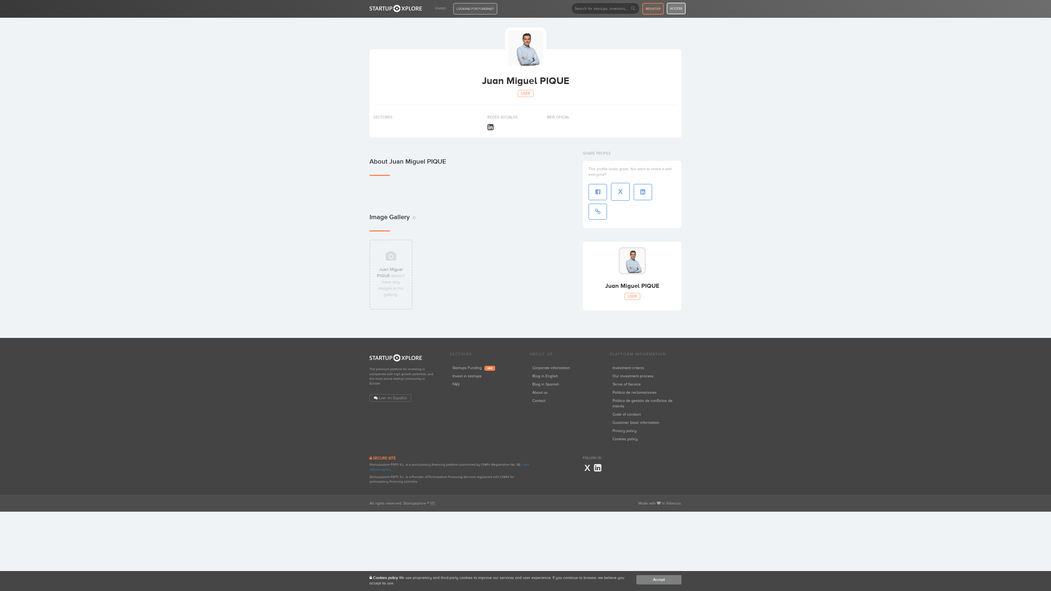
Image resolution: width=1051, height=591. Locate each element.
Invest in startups (467, 376)
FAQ (456, 384)
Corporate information (551, 368)
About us (540, 392)
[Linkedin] (490, 127)
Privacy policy (625, 431)
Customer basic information (636, 423)
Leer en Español (393, 398)
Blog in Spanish (545, 384)
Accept (659, 579)
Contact (538, 401)
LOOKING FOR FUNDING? (475, 9)
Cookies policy (625, 439)
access (676, 8)
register (653, 9)
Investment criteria (628, 368)
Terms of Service (627, 384)
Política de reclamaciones (635, 392)
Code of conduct (627, 414)
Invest (440, 8)
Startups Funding (472, 368)
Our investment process (633, 376)
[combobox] (605, 8)
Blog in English (545, 376)
